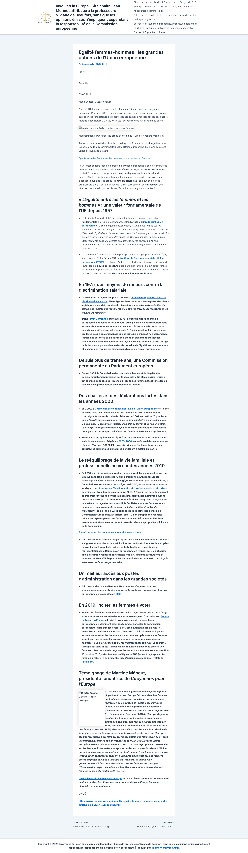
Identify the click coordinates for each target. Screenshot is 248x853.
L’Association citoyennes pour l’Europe (100, 778)
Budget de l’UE (188, 2)
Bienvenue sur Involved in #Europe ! (153, 2)
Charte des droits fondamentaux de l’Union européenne (126, 408)
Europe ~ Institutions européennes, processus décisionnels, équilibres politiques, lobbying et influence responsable (166, 25)
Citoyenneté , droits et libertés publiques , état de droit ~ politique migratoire (165, 17)
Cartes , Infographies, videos (149, 32)
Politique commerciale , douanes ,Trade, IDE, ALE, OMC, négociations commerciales (164, 8)
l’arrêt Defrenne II (98, 318)
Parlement (87, 661)
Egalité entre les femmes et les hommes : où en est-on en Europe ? (115, 158)
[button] (174, 2)
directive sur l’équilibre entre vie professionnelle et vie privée (132, 488)
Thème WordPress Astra (166, 847)
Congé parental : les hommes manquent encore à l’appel (110, 532)
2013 (118, 594)
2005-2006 (125, 441)
